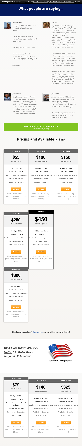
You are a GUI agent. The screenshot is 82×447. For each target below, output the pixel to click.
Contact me (38, 332)
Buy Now (16, 189)
